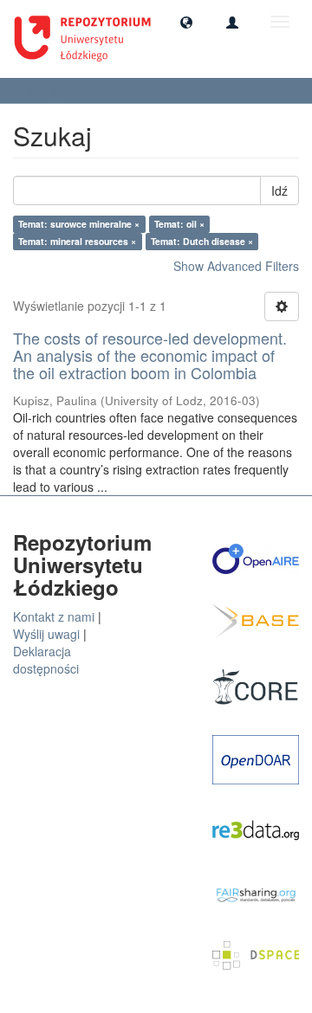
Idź (279, 190)
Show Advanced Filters (236, 265)
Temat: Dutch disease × (202, 241)
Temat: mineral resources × (77, 241)
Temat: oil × (179, 223)
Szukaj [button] (43, 90)
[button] (186, 21)
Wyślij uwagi (46, 633)
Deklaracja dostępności (46, 659)
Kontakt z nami (53, 616)
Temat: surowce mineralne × (79, 223)
